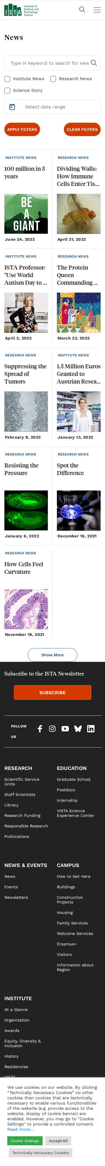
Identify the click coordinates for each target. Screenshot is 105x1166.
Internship (67, 800)
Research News (75, 78)
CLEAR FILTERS (82, 129)
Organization (16, 1020)
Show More (52, 655)
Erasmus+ (66, 944)
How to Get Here (73, 876)
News (9, 876)
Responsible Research (26, 826)
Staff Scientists (19, 794)
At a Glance (16, 1009)
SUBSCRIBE (52, 692)
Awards (11, 1030)
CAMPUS (68, 865)
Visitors (64, 954)
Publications (16, 836)
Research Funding (22, 815)
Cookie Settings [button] (25, 1141)
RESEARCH (18, 768)
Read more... (20, 1129)
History (11, 1056)
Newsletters (16, 897)
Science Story (28, 90)
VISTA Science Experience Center (75, 813)
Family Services (72, 923)
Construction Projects (70, 899)
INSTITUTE (18, 998)
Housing (65, 912)
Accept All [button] (58, 1141)
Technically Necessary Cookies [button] (40, 1153)
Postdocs (66, 789)
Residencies (16, 1066)
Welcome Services (75, 933)
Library (11, 805)
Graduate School (73, 779)
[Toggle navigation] (97, 9)
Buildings (66, 886)
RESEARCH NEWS (73, 158)
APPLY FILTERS (22, 129)
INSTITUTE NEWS (20, 158)
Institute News (28, 78)
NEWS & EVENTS (25, 865)
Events (11, 886)
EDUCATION (72, 768)
